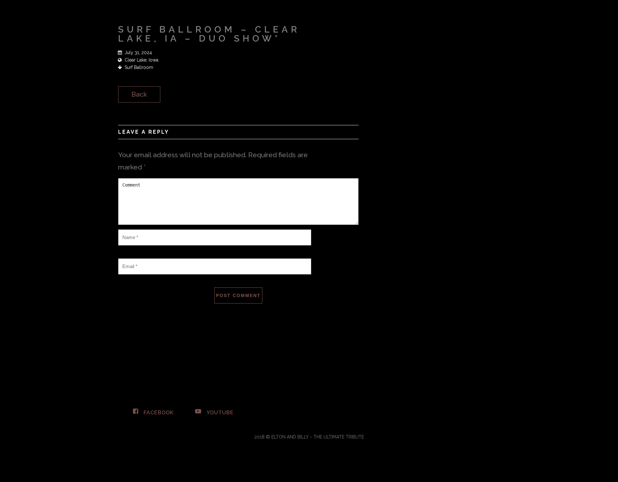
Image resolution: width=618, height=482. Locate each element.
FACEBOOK (157, 413)
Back (139, 94)
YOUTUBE (219, 413)
